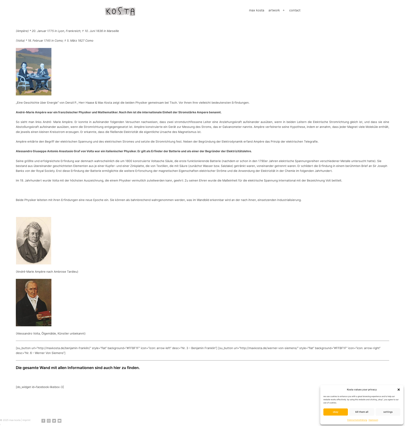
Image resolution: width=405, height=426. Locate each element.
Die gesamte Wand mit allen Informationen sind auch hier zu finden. (78, 367)
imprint (26, 420)
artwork (274, 10)
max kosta (256, 10)
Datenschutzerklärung (357, 420)
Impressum (373, 420)
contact (294, 10)
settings (388, 411)
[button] (398, 389)
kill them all (361, 411)
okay (335, 411)
